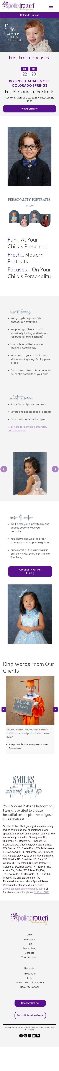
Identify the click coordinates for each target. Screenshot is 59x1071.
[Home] (18, 6)
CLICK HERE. (41, 891)
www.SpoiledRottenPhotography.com (23, 887)
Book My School (29, 985)
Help (29, 942)
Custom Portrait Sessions (29, 981)
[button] (55, 708)
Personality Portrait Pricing (30, 571)
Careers (29, 951)
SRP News (29, 938)
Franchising (29, 947)
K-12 (29, 976)
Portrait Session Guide (30, 1013)
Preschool (30, 972)
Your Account (29, 955)
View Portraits (29, 108)
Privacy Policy (44, 1026)
